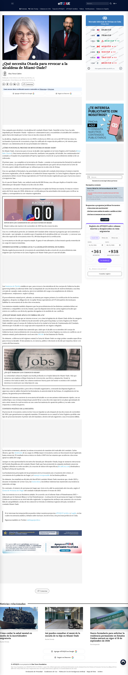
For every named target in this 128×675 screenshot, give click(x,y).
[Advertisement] (42, 111)
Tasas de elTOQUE (58, 9)
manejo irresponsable (42, 475)
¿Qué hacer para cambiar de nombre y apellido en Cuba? (104, 211)
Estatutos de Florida (12, 286)
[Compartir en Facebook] (7, 84)
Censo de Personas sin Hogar (13, 490)
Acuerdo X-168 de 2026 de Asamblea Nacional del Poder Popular (103, 193)
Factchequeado (95, 644)
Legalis (73, 513)
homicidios (36, 482)
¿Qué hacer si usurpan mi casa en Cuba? (99, 214)
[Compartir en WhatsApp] (3, 84)
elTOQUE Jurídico (72, 9)
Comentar (27, 84)
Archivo (100, 671)
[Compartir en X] (11, 84)
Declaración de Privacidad (34, 671)
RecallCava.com (64, 466)
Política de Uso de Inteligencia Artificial (72, 671)
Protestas (24, 9)
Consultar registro (104, 274)
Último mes (114, 238)
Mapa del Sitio (91, 671)
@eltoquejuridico (33, 520)
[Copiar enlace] (18, 84)
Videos (81, 9)
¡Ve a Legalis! (104, 219)
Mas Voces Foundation (38, 664)
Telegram (51, 89)
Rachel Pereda (4, 642)
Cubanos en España (102, 9)
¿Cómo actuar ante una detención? (97, 208)
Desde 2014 (95, 238)
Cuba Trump (34, 9)
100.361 (41, 334)
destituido (18, 453)
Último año (105, 238)
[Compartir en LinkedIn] (14, 84)
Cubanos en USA (45, 9)
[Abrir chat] (123, 662)
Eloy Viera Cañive (15, 74)
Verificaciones (89, 9)
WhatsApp (43, 89)
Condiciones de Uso (50, 671)
